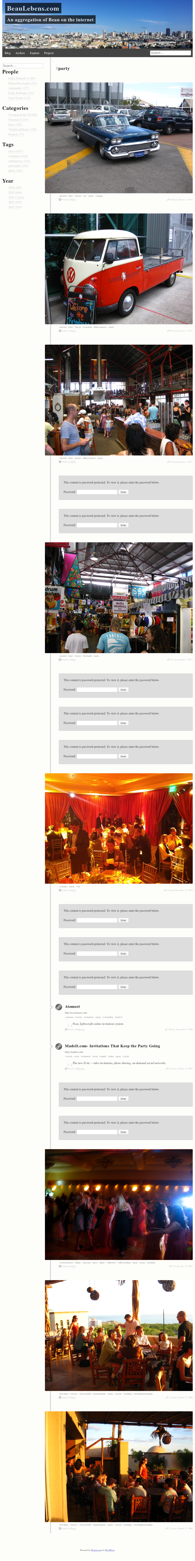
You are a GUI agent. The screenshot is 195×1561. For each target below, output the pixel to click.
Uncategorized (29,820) (22, 115)
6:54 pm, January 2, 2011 (181, 330)
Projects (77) (16, 134)
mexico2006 (85, 1394)
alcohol (63, 196)
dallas (78, 1262)
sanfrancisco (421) (19, 161)
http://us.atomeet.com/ (76, 1012)
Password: (70, 492)
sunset (118, 1394)
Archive (20, 53)
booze (78, 196)
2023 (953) (15, 202)
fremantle (87, 327)
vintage (99, 196)
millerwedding (124, 1262)
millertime (111, 1262)
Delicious (80, 1029)
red (78, 886)
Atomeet (72, 1006)
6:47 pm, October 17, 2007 (181, 1068)
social (126, 1056)
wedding (151, 1262)
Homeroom (96, 1550)
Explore (34, 53)
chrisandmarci (66, 1262)
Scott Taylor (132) (19, 98)
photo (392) (15, 171)
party (91, 196)
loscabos (64, 1394)
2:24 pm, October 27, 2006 (181, 1397)
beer (71, 196)
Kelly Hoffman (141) (21, 93)
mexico (74, 1394)
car (84, 196)
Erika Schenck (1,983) (22, 78)
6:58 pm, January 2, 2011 (181, 199)
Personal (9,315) (18, 119)
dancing (86, 1262)
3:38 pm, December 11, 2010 (180, 890)
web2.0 (118, 1017)
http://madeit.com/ (74, 1052)
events (79, 1017)
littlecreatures (100, 327)
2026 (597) (15, 187)
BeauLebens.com (33, 8)
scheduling (108, 1017)
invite (95, 1056)
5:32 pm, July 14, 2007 (182, 1266)
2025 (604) (15, 192)
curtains (63, 886)
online (111, 1056)
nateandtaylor (99, 1394)
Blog (8, 53)
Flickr (73, 199)
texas (142, 1262)
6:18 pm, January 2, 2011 (181, 461)
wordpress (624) (18, 156)
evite (77, 1056)
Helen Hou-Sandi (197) (22, 83)
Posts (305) (15, 124)
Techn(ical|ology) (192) (22, 129)
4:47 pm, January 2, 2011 (181, 659)
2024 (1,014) (16, 197)
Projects (49, 53)
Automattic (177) (18, 88)
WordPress (109, 1550)
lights (102, 1262)
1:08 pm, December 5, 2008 (180, 1029)
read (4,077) (15, 151)
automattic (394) (18, 166)
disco (95, 1262)
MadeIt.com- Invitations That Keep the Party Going (112, 1046)
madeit (103, 1056)
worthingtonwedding (143, 1394)
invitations (89, 1017)
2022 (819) (15, 207)
